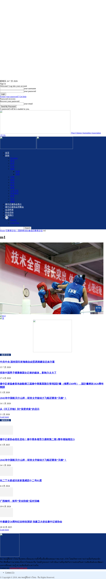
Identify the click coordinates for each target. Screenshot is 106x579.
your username (30, 88)
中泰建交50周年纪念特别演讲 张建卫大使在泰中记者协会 (31, 521)
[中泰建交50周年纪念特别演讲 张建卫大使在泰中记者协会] (6, 516)
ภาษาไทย (14, 223)
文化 (12, 199)
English (13, 220)
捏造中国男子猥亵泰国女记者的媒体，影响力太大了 (28, 372)
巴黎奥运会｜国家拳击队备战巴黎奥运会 (24, 230)
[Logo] (18, 148)
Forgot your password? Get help (13, 96)
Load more (4, 417)
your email (28, 104)
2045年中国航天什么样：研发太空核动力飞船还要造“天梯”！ (33, 398)
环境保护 (14, 193)
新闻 (7, 155)
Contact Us (9, 572)
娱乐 (12, 185)
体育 (12, 188)
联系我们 (9, 215)
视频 (12, 201)
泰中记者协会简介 (13, 204)
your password (30, 91)
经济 (12, 163)
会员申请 (9, 210)
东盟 (18, 174)
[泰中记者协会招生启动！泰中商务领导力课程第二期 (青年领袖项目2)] (6, 434)
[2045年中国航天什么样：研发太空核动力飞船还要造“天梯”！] (6, 455)
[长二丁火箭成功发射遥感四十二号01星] (6, 475)
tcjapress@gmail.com (18, 568)
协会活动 (9, 212)
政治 (12, 160)
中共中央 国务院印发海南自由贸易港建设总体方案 (27, 361)
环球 (18, 171)
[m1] (51, 313)
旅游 (12, 180)
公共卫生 (14, 190)
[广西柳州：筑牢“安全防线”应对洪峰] (6, 496)
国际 (12, 169)
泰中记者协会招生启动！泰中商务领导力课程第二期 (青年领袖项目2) (37, 439)
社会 (12, 166)
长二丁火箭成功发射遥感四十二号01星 (21, 480)
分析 (12, 177)
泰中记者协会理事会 (14, 207)
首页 (7, 153)
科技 (12, 182)
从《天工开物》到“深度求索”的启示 (19, 409)
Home (2, 230)
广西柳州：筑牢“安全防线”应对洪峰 (19, 501)
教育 (12, 196)
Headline (14, 158)
